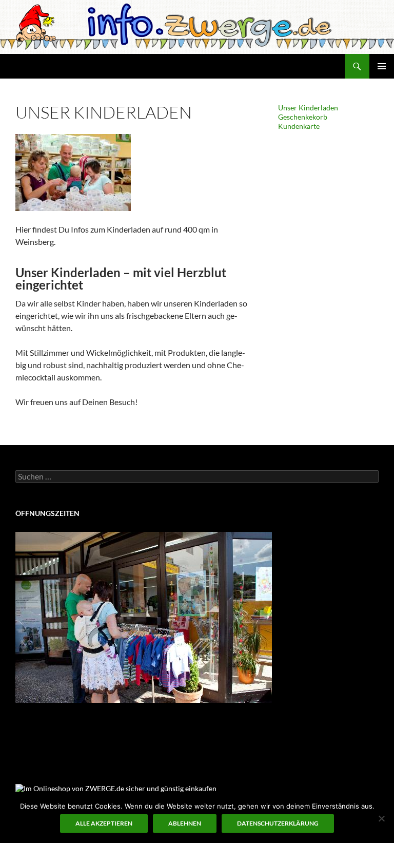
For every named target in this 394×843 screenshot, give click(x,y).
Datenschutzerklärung (278, 823)
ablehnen (184, 823)
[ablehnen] (381, 818)
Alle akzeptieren (103, 823)
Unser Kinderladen (308, 107)
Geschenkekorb (302, 116)
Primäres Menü (381, 66)
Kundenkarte (299, 126)
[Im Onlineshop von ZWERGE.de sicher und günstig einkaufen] (115, 787)
